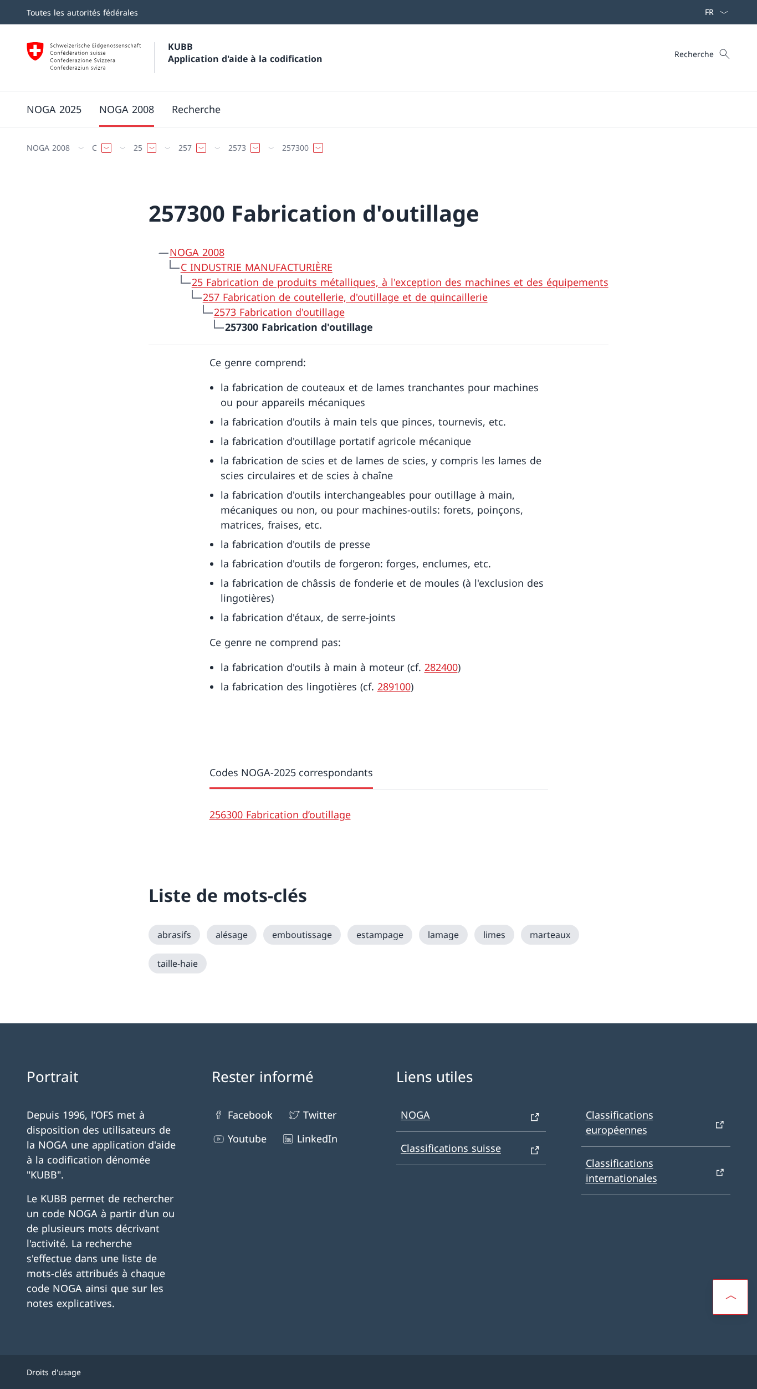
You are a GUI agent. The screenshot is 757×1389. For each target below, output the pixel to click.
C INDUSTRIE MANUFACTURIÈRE (257, 267)
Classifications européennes (619, 1122)
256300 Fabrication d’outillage (280, 814)
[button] (730, 1297)
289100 (394, 686)
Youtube (247, 1138)
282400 (441, 667)
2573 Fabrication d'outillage (279, 312)
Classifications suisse (451, 1148)
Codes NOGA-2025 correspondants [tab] (291, 772)
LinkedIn (317, 1138)
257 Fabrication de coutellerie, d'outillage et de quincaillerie (345, 297)
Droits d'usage (54, 1372)
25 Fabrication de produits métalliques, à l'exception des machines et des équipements (400, 282)
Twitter (319, 1114)
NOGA (415, 1114)
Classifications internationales (621, 1170)
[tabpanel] (378, 806)
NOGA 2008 (197, 252)
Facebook (250, 1114)
